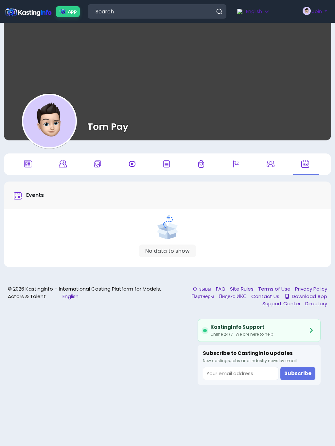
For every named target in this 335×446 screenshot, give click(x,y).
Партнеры (203, 296)
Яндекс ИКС (233, 296)
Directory (316, 303)
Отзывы (203, 288)
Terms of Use (275, 288)
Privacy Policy (311, 288)
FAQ (221, 288)
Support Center (282, 303)
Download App (309, 296)
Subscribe (297, 373)
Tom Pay (107, 126)
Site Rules (242, 288)
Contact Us (266, 296)
